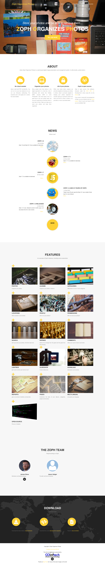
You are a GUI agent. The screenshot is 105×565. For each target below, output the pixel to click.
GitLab (76, 94)
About (63, 4)
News (68, 4)
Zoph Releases (28, 530)
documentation (75, 530)
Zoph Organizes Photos (23, 3)
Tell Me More (52, 37)
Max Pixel (45, 562)
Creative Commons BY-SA (52, 549)
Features (76, 4)
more (52, 223)
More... (42, 146)
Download (89, 4)
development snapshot (55, 530)
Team (82, 4)
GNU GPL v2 (90, 91)
